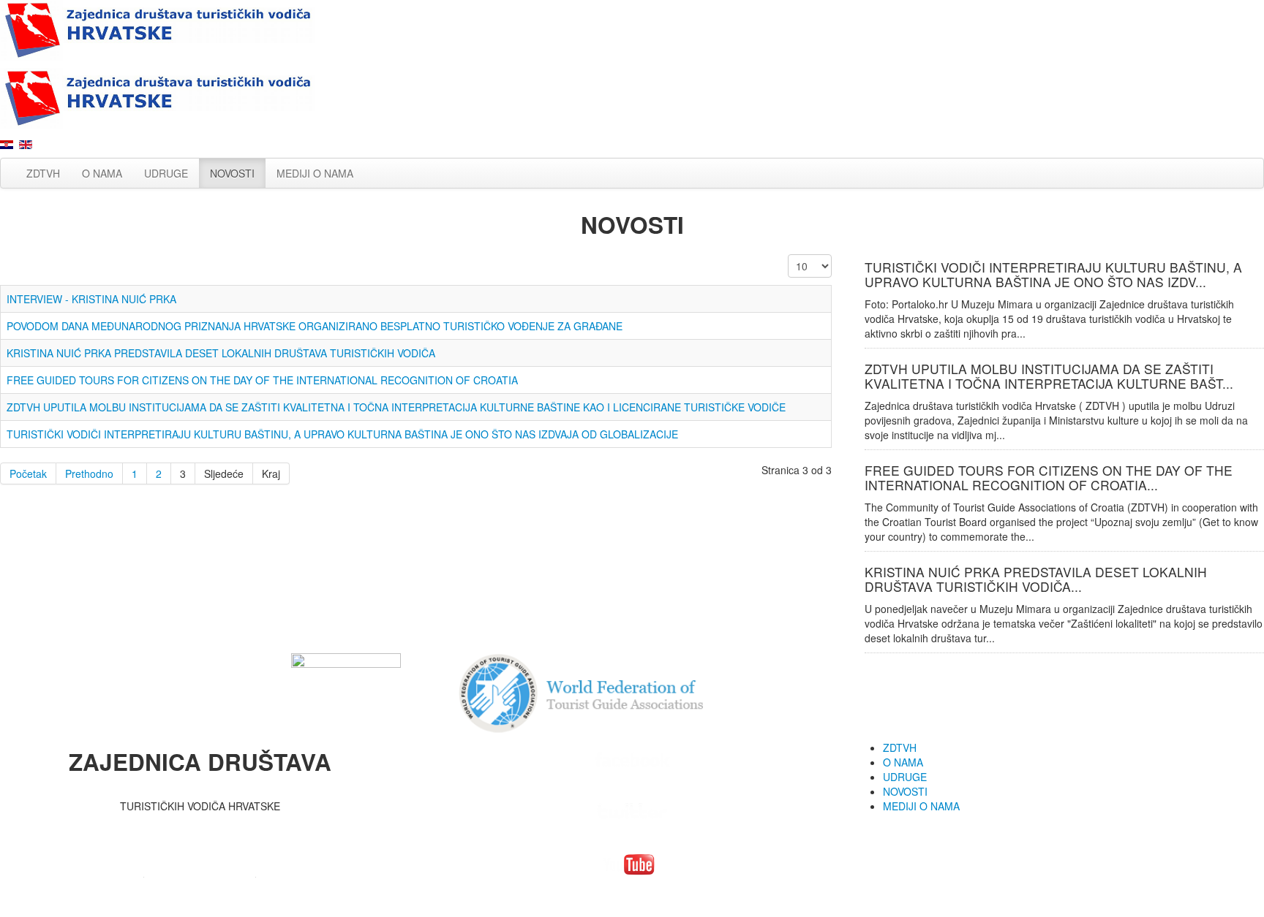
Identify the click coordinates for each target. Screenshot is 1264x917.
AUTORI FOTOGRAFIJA (200, 871)
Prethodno (89, 473)
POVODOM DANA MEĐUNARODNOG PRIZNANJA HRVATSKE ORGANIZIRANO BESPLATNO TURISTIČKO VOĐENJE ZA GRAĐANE (314, 326)
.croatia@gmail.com (248, 828)
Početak (28, 473)
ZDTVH (43, 173)
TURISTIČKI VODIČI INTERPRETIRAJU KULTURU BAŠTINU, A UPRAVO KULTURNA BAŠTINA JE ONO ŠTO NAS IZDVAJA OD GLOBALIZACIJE (342, 434)
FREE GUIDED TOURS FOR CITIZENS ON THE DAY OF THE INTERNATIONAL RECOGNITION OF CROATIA (262, 380)
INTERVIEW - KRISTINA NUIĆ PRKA (91, 299)
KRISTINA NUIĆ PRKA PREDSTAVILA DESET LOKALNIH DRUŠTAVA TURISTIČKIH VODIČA (221, 353)
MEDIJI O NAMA (314, 173)
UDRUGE (166, 173)
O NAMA (102, 173)
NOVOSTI (232, 173)
